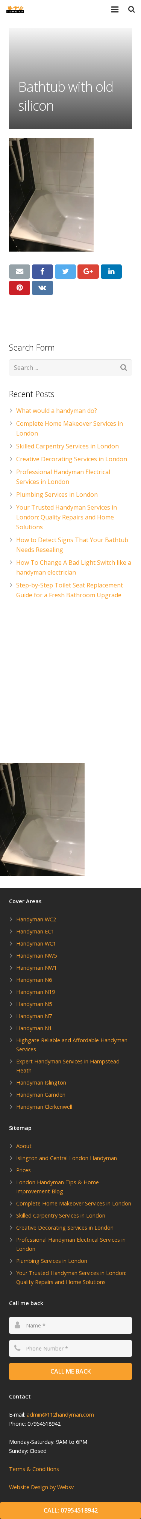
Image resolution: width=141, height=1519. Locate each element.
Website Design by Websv (41, 1487)
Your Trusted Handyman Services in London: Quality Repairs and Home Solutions (66, 517)
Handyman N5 (34, 1004)
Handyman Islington (41, 1082)
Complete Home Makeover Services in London (73, 1203)
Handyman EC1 (35, 931)
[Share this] (42, 271)
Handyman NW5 (36, 955)
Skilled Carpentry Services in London (67, 446)
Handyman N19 (35, 991)
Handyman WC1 (36, 943)
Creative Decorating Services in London (71, 459)
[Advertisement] (70, 683)
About (24, 1146)
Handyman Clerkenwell (44, 1106)
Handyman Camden (40, 1094)
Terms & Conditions (34, 1469)
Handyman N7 (34, 1016)
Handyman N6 (34, 979)
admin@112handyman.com (60, 1414)
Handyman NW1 (36, 967)
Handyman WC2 (36, 919)
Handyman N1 (34, 1028)
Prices (23, 1170)
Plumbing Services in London (57, 494)
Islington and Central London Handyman (66, 1158)
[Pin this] (19, 288)
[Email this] (19, 271)
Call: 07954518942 (71, 1510)
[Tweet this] (65, 271)
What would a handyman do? (56, 410)
